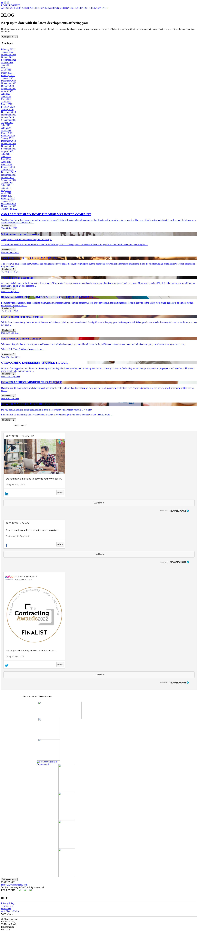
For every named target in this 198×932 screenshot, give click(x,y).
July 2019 (5, 125)
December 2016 (8, 203)
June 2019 (6, 128)
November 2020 (8, 83)
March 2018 (6, 164)
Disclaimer (6, 908)
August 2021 (7, 62)
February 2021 (8, 75)
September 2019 (8, 120)
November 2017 (8, 175)
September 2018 (8, 148)
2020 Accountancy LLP (20, 436)
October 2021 (7, 57)
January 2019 (7, 138)
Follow (60, 492)
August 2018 (7, 151)
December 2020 (8, 80)
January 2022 (7, 52)
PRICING (47, 8)
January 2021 (7, 78)
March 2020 (6, 104)
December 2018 (8, 141)
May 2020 (6, 99)
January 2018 (7, 169)
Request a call (10, 37)
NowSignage (173, 510)
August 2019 (7, 122)
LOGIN (5, 5)
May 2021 (6, 67)
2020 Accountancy (17, 523)
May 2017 (6, 190)
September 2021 (8, 60)
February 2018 (8, 167)
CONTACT (102, 8)
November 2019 (8, 114)
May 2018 (6, 159)
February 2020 (8, 107)
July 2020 (5, 94)
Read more (7, 225)
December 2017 (8, 172)
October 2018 (7, 146)
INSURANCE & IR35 (85, 8)
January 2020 (7, 109)
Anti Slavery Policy (10, 911)
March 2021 (6, 73)
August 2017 (7, 182)
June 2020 (6, 96)
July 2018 (5, 154)
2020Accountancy (26, 576)
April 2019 (6, 130)
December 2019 (8, 112)
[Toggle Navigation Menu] (2, 2)
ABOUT (5, 8)
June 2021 (6, 65)
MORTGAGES (66, 8)
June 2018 (6, 156)
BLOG (55, 8)
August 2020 (7, 91)
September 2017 (8, 180)
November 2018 (8, 143)
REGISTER (14, 5)
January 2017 (7, 201)
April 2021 (6, 70)
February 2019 (8, 135)
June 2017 (6, 188)
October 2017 (7, 177)
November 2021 (8, 54)
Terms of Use (7, 906)
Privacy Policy (7, 903)
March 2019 (6, 133)
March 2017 (6, 196)
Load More (99, 502)
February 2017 (8, 198)
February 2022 (8, 49)
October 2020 (7, 86)
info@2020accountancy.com (14, 884)
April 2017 (6, 193)
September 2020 (8, 88)
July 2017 (5, 185)
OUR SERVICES (18, 8)
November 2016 (8, 206)
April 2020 (6, 101)
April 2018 (6, 162)
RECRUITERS (34, 8)
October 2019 (7, 117)
